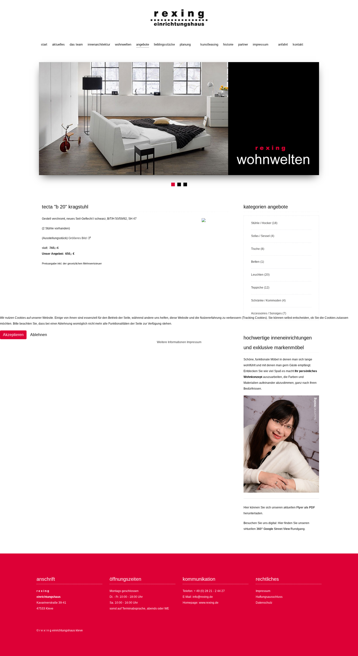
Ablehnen (38, 335)
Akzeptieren (13, 335)
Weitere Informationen (171, 342)
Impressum (194, 342)
